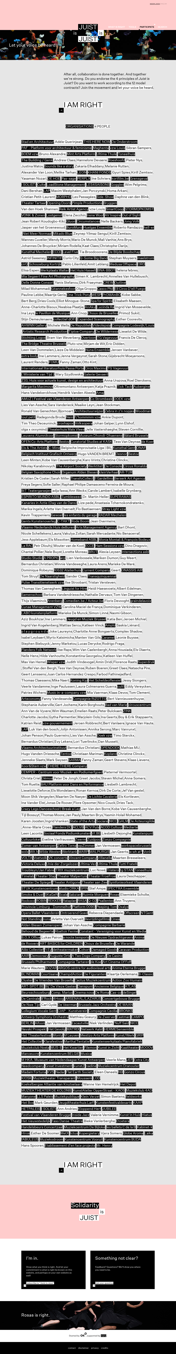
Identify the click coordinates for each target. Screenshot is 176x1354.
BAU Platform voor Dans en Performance (72, 784)
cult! (120, 686)
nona (47, 919)
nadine (91, 1066)
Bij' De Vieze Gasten (60, 986)
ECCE (57, 252)
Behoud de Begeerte (37, 931)
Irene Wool (95, 215)
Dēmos (47, 778)
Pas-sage (68, 178)
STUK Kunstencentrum (39, 888)
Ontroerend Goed (74, 913)
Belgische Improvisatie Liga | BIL (86, 448)
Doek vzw (104, 735)
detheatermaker (65, 950)
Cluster (27, 980)
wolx (24, 852)
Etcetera (122, 1121)
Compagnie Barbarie (109, 925)
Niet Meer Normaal (37, 233)
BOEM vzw (29, 154)
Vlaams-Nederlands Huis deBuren (48, 527)
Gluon (70, 221)
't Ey (48, 950)
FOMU (54, 362)
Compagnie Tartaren (73, 962)
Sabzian (75, 894)
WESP (96, 295)
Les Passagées (83, 197)
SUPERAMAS (120, 497)
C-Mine (54, 448)
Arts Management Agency (96, 527)
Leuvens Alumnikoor (37, 435)
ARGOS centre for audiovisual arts (84, 968)
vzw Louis (117, 148)
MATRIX (73, 1029)
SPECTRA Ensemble (123, 888)
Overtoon (88, 337)
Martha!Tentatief (77, 1041)
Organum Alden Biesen (80, 472)
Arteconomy (31, 699)
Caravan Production (133, 950)
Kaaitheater (130, 1047)
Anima (139, 937)
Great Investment (58, 1066)
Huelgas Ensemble (97, 227)
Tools (132, 27)
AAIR (25, 956)
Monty (58, 1035)
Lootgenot (54, 215)
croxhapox (65, 423)
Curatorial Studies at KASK (91, 442)
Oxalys (123, 907)
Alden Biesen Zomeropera (41, 925)
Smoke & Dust (32, 894)
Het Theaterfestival (36, 1035)
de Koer (147, 442)
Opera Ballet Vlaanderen (40, 913)
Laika (149, 1133)
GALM (123, 821)
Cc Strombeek (101, 399)
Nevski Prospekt (34, 1029)
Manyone (28, 1096)
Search (162, 27)
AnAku (90, 307)
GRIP (139, 1035)
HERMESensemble (119, 1029)
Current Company (96, 570)
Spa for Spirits (101, 301)
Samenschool (31, 595)
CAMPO (137, 1017)
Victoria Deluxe (33, 864)
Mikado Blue (62, 233)
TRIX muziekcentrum (72, 870)
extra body (29, 356)
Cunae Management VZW (41, 607)
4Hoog (58, 998)
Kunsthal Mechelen (36, 252)
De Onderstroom (124, 142)
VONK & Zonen (33, 215)
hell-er (149, 227)
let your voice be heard (135, 88)
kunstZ (79, 1066)
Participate (147, 27)
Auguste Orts (60, 956)
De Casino (114, 956)
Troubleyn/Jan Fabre (37, 870)
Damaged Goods (104, 950)
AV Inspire (113, 215)
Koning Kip (78, 680)
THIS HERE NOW (96, 142)
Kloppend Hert (89, 1109)
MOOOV (146, 1047)
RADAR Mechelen (112, 515)
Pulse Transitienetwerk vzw (42, 582)
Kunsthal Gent (124, 448)
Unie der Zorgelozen (62, 864)
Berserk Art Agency (129, 478)
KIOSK (26, 1078)
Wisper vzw (56, 662)
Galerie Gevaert (96, 374)
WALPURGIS (100, 852)
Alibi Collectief (32, 950)
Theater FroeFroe (102, 876)
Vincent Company (83, 858)
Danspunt (85, 986)
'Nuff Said (121, 1023)
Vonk (147, 852)
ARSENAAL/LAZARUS (83, 998)
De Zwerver (106, 1017)
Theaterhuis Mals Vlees (66, 429)
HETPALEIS (30, 1109)
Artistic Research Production (45, 331)
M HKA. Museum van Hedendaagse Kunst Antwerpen (63, 1060)
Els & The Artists (34, 448)
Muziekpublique (66, 1096)
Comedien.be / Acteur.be (83, 601)
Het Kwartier (73, 1047)
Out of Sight (131, 215)
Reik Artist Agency (73, 209)
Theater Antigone (66, 882)
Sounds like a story (59, 166)
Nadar (60, 1072)
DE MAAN (125, 1005)
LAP (46, 191)
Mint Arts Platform (81, 154)
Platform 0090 (83, 907)
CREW (108, 282)
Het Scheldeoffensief (105, 680)
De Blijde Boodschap (124, 252)
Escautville (80, 1023)
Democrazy (39, 956)
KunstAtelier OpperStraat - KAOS (99, 1090)
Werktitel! (95, 466)
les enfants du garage (80, 515)
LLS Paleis (45, 1096)
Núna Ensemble (97, 350)
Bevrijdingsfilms (97, 919)
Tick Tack (124, 386)
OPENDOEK (110, 748)
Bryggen (110, 203)
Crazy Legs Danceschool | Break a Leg (50, 809)
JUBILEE (109, 1109)
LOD (96, 1078)
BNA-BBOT (106, 270)
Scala (63, 894)
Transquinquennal (102, 576)
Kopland (110, 754)
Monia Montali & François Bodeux (124, 539)
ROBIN (41, 901)
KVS (50, 1072)
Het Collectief (31, 1041)
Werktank (69, 852)
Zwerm (80, 839)
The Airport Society (71, 466)
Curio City (71, 258)
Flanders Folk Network (38, 650)
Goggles (117, 184)
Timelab (27, 876)
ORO (141, 264)
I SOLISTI (28, 184)
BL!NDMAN (30, 974)
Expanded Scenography (96, 319)
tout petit (28, 417)
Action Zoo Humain (127, 980)
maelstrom (145, 258)
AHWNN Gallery (33, 325)
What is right (116, 27)
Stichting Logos (33, 337)
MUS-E (56, 1047)
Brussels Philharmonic (38, 962)
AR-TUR (125, 472)
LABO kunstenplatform (39, 613)
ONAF (141, 448)
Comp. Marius (62, 992)
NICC (113, 821)
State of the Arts (82, 821)
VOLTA (26, 858)
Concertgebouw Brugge (121, 998)
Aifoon (40, 1023)
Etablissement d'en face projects (70, 1145)
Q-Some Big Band (94, 258)
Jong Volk (131, 221)
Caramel (108, 637)
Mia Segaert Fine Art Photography (47, 276)
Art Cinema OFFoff (116, 962)
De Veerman (67, 1005)
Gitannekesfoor (63, 289)
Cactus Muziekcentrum (93, 980)
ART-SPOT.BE (32, 986)
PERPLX (83, 178)
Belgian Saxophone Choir (40, 472)
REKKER (54, 901)
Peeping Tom (106, 907)
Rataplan (69, 901)
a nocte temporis (76, 937)
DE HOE (54, 178)
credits (104, 1348)
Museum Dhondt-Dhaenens (100, 435)
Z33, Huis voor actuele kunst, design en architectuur (62, 380)
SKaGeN (51, 894)
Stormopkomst (66, 435)
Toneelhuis (126, 154)
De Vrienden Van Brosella (53, 980)
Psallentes (106, 901)
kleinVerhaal (108, 472)
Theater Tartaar (33, 203)
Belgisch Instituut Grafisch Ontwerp (49, 454)
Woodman (143, 411)
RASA (82, 901)
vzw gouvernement (57, 723)
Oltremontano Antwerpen (74, 386)
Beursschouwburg (35, 992)
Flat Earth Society (80, 1072)
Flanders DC (61, 827)
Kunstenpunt (143, 833)
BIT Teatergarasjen (36, 490)
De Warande (125, 943)
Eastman (123, 1017)
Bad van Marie (116, 705)
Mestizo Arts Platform (97, 1035)
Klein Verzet (90, 1096)
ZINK (127, 711)
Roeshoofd (116, 160)
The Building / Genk (37, 160)
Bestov (64, 442)
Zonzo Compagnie (116, 839)
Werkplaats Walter (54, 270)
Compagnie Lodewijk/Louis (133, 325)
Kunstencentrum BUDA (122, 1139)
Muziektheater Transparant (54, 1078)
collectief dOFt (64, 319)
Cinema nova (84, 992)
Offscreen (131, 913)
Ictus (74, 1133)
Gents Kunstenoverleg (38, 521)
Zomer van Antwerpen (38, 845)
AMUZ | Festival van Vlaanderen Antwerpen (55, 399)
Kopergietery (89, 1133)
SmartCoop (115, 209)
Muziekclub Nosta (35, 1047)
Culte (41, 184)
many (103, 1335)
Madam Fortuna (33, 1072)
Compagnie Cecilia (103, 1011)
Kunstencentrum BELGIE (59, 1054)
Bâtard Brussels (136, 435)
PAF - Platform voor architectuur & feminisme (56, 148)
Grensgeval (139, 178)
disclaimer (83, 1348)
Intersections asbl (135, 552)
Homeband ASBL (84, 539)
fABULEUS (29, 1139)
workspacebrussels (136, 845)
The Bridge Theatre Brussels (43, 344)
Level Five (70, 252)
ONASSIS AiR (131, 570)
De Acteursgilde (142, 821)
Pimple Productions (87, 203)
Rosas (114, 894)
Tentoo (65, 754)
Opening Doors (59, 203)
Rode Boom (80, 521)
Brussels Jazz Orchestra (97, 1005)
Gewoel (57, 515)
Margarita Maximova (37, 386)
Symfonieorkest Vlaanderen (130, 882)
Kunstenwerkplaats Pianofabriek (117, 1041)
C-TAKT (63, 521)
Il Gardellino (103, 478)
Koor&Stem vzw (33, 766)
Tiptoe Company (81, 331)
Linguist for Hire (74, 588)
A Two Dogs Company (89, 956)
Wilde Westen (50, 852)
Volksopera (83, 423)
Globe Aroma (133, 1133)
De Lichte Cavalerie (102, 797)
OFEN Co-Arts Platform (39, 442)
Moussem (84, 1078)
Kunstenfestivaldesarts (114, 1103)
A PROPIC (51, 558)
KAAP (137, 1103)
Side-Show (105, 197)
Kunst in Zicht (108, 1047)
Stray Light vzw (114, 509)
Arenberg (55, 601)
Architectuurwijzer (88, 411)
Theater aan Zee (94, 882)
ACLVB (78, 827)
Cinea (115, 919)
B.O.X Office (30, 937)
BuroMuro (74, 227)
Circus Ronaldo (135, 466)
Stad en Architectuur (37, 142)
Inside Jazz (80, 1115)
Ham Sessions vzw (109, 546)
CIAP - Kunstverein (72, 1011)
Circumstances (88, 221)
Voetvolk (40, 858)
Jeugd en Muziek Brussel (86, 619)
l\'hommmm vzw (87, 417)
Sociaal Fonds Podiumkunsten (67, 833)
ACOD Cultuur (111, 827)
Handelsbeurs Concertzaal (42, 1127)
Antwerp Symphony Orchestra (44, 1017)
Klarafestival (53, 1041)
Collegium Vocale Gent (39, 1011)
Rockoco (28, 901)
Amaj (100, 393)
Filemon (90, 1047)
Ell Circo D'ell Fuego (129, 289)
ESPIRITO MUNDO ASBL (40, 497)
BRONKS (126, 1011)
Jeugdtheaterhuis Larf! (77, 1103)
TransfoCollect (82, 478)
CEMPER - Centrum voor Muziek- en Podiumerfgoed (62, 772)
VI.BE (96, 833)
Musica (86, 1054)
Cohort (84, 950)
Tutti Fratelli (128, 864)
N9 (120, 1072)
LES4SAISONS (98, 184)
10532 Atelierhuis (67, 570)
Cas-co (115, 992)
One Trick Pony (78, 295)
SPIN (84, 888)
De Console (113, 466)
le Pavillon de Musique (52, 313)
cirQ (24, 264)
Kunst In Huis (130, 1115)
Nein (69, 417)
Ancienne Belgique (109, 986)
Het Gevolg (56, 1029)
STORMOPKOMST (139, 209)
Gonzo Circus (134, 1072)
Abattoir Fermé (66, 931)
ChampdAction (70, 974)
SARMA (74, 760)
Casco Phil (105, 289)
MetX (64, 1133)
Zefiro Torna (67, 845)
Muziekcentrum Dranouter (118, 1066)
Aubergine (141, 386)
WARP (83, 852)
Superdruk (146, 662)
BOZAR (51, 968)
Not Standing (31, 919)
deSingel (129, 992)
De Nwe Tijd (30, 1005)
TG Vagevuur (107, 337)
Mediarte (131, 827)
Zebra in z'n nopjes (119, 411)
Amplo (110, 625)
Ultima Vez (87, 864)
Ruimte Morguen (95, 894)
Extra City (141, 1060)
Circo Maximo (95, 368)
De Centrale (30, 998)
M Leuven (71, 1035)
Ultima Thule (107, 154)
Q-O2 (92, 901)
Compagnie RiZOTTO (89, 699)
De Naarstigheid (52, 576)
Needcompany (32, 1066)
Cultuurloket (31, 839)
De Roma (102, 992)
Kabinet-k (145, 1127)
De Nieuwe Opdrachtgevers (111, 937)
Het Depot (128, 1084)
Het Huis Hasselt (83, 270)
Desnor (121, 454)
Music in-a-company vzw (66, 692)
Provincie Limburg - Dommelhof (46, 907)
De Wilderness (107, 331)
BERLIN (27, 1023)
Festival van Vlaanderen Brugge (46, 1115)
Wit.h (34, 852)
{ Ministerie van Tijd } (37, 374)
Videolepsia (101, 325)
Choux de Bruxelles (103, 313)
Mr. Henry (104, 1145)
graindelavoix (140, 601)
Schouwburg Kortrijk (45, 264)
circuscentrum (139, 705)
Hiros (25, 1133)
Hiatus (147, 1115)
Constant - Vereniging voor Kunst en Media (112, 931)
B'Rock (46, 998)
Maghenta (101, 148)
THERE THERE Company (67, 766)
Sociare (102, 821)
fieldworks (134, 1096)
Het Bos (27, 1103)
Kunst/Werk (124, 1035)
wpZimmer (86, 845)
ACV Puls (92, 827)
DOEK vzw (122, 399)
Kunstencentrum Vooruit (83, 1139)
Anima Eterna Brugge (128, 968)
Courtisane (49, 974)
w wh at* (135, 852)
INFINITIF (54, 258)
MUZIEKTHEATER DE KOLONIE (46, 1090)
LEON (81, 172)
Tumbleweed (71, 497)
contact (72, 1348)
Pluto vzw (74, 344)
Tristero (113, 870)
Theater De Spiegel (36, 882)
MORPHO (63, 197)
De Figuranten (95, 974)
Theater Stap (45, 876)
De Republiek (80, 325)
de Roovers (30, 943)
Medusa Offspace (122, 264)
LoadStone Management (66, 184)
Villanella (105, 858)
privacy (95, 1348)
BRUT (93, 552)
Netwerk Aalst (92, 1029)
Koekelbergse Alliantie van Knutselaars (51, 1084)
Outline (120, 282)
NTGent (147, 913)
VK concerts (58, 858)
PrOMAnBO (111, 295)
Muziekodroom (51, 1139)
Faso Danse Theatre (67, 1121)
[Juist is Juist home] (88, 33)
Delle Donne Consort (37, 282)
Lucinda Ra (105, 307)
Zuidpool (94, 839)
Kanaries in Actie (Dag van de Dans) (49, 503)
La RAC (27, 546)
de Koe (96, 962)
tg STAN (126, 870)
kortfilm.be (120, 178)
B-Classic (145, 974)
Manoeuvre (30, 1054)
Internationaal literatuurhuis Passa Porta (52, 368)
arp (62, 558)
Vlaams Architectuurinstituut (43, 748)
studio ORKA (69, 888)
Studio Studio (31, 558)
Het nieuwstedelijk (35, 1121)
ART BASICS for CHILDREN (61, 943)
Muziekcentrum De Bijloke (84, 1127)
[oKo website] (83, 1335)
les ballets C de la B (121, 1127)
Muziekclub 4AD (139, 1090)
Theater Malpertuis (72, 876)
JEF (130, 1060)
